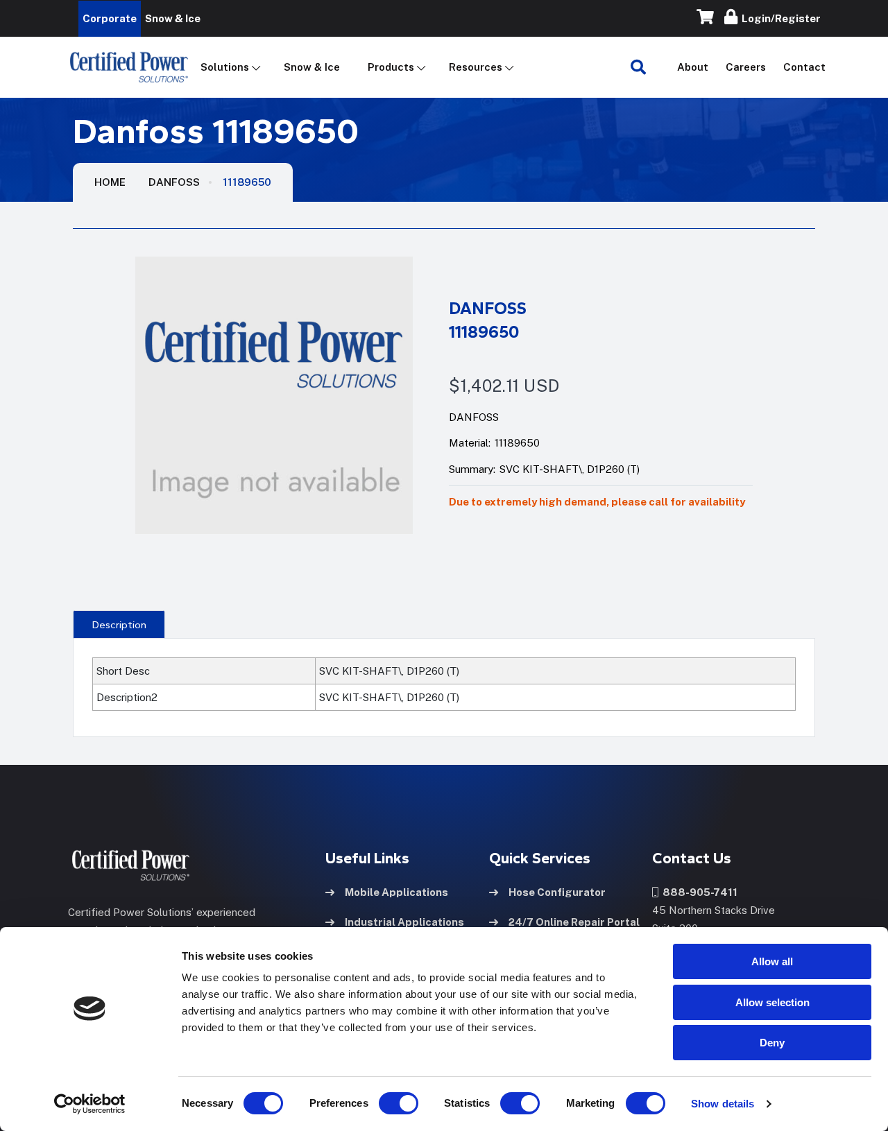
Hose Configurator (557, 892)
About (692, 67)
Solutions (224, 67)
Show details (722, 1104)
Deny (772, 1042)
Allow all (772, 961)
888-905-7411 (697, 892)
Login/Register (779, 18)
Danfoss (174, 182)
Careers (746, 67)
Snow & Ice (312, 67)
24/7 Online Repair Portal (574, 922)
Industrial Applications (404, 922)
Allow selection (772, 1002)
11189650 (247, 182)
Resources (475, 67)
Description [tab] (119, 625)
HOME (110, 182)
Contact (804, 67)
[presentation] (119, 624)
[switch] (385, 1103)
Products (391, 67)
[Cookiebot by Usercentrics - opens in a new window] (90, 1104)
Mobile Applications (396, 892)
